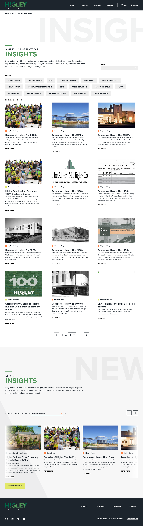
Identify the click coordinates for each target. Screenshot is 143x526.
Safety (120, 87)
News (62, 87)
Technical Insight (101, 93)
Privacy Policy (132, 519)
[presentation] (16, 5)
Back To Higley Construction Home (18, 14)
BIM (50, 80)
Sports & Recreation (57, 93)
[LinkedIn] (18, 519)
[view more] (65, 413)
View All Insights (15, 485)
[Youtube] (24, 519)
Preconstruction (79, 87)
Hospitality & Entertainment (40, 87)
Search (103, 65)
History (117, 506)
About (84, 506)
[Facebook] (6, 519)
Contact (133, 506)
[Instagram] (12, 519)
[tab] (72, 5)
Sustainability (80, 93)
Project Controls (102, 87)
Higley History (14, 87)
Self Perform (13, 93)
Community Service (68, 80)
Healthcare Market (110, 80)
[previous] (129, 412)
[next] (135, 412)
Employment (89, 80)
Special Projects (34, 93)
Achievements (14, 80)
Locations (100, 506)
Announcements (35, 80)
